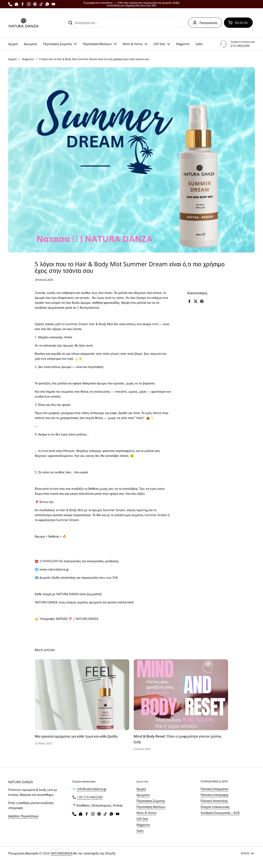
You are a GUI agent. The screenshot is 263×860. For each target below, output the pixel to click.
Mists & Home (146, 813)
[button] (238, 22)
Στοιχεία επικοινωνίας (215, 807)
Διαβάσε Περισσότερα (23, 816)
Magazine (28, 59)
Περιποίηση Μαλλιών (150, 807)
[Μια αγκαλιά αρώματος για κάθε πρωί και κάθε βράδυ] (82, 694)
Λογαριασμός (208, 23)
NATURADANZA (61, 853)
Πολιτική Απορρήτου (214, 789)
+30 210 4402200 (90, 797)
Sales (140, 831)
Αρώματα (143, 795)
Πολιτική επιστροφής (214, 795)
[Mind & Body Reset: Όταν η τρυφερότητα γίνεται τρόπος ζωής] (181, 694)
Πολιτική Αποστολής (214, 801)
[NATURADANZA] (23, 22)
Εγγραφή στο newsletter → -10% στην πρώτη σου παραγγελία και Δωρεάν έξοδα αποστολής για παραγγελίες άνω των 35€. (132, 4)
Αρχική (12, 59)
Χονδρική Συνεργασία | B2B (220, 813)
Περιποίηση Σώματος (150, 801)
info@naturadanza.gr (91, 789)
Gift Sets (142, 819)
